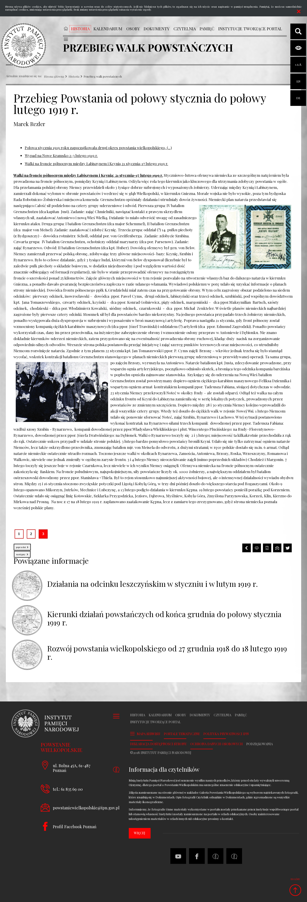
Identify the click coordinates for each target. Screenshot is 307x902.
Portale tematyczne (182, 734)
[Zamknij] (299, 11)
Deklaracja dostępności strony (158, 744)
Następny (20, 553)
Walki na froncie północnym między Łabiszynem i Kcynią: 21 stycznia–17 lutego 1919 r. (88, 175)
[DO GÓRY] (295, 890)
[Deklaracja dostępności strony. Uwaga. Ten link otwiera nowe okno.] (234, 856)
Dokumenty (200, 715)
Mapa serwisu (148, 734)
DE (298, 95)
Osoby (180, 715)
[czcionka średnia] (298, 65)
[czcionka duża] (300, 65)
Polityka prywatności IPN (226, 734)
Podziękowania (259, 744)
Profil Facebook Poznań (74, 826)
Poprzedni (20, 546)
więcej (139, 833)
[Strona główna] (23, 45)
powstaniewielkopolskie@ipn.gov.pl (86, 807)
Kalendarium (160, 715)
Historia (74, 76)
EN (298, 78)
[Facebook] (197, 856)
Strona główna (54, 76)
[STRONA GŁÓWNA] (66, 28)
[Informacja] (215, 856)
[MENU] (66, 39)
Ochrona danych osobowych (216, 744)
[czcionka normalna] (295, 65)
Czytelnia (222, 715)
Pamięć (241, 715)
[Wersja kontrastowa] (298, 48)
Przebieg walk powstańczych (103, 76)
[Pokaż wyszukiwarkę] (298, 31)
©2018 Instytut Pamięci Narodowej (160, 753)
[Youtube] (178, 856)
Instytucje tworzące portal (155, 722)
